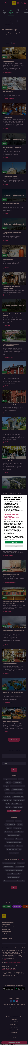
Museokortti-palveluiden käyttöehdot (11, 518)
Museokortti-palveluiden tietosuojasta (11, 515)
